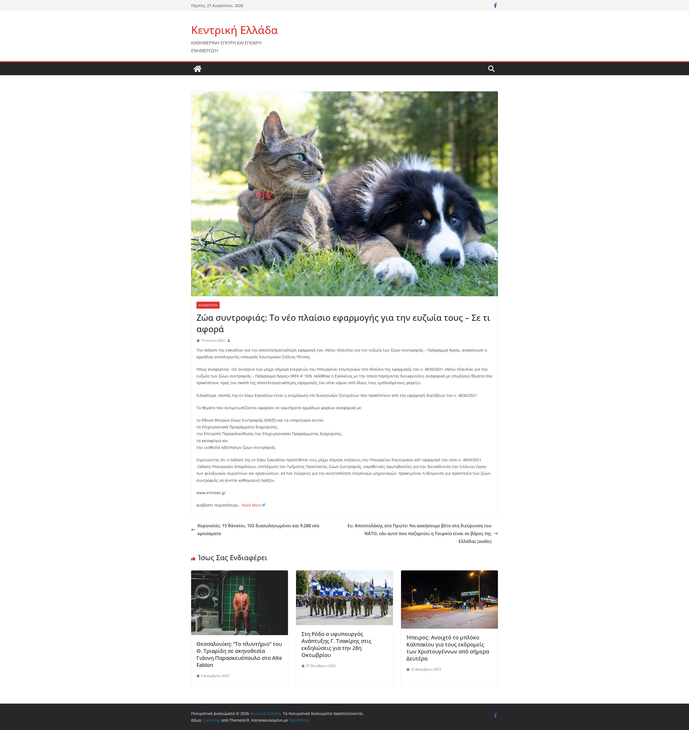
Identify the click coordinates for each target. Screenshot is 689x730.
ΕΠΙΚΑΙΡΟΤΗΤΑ (208, 305)
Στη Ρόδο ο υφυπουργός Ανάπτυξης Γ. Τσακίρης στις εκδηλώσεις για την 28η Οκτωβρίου (336, 644)
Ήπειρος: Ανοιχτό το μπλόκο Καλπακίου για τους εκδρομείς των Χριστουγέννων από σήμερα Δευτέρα (447, 648)
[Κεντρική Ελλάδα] (197, 68)
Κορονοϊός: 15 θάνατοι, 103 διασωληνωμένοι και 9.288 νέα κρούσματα (258, 529)
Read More (251, 505)
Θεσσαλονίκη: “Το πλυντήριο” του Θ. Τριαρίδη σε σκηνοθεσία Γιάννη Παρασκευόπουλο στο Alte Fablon (239, 654)
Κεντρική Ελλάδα (234, 29)
